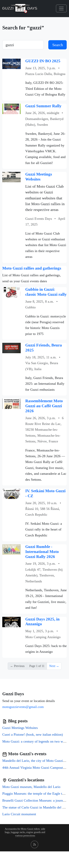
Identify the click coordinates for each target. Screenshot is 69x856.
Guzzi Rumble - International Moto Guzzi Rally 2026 (42, 551)
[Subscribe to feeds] (34, 844)
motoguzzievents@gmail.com (23, 707)
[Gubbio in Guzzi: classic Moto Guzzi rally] (11, 292)
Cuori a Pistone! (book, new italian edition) (32, 734)
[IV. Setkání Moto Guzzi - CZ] (11, 493)
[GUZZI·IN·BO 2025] (11, 63)
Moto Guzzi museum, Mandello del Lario (31, 787)
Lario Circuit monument (19, 814)
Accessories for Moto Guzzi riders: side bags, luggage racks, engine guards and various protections (25, 832)
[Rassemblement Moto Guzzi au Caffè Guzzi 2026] (11, 403)
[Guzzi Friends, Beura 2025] (11, 347)
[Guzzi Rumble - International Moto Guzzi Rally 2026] (11, 549)
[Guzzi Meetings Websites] (11, 176)
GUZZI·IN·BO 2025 (42, 61)
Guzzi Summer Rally (43, 106)
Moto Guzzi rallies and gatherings (31, 268)
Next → (54, 666)
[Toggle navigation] (61, 8)
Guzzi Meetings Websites (38, 177)
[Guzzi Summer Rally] (11, 108)
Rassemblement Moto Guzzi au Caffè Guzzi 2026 (44, 406)
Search (57, 45)
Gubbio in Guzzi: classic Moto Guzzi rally (46, 292)
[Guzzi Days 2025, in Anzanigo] (11, 621)
